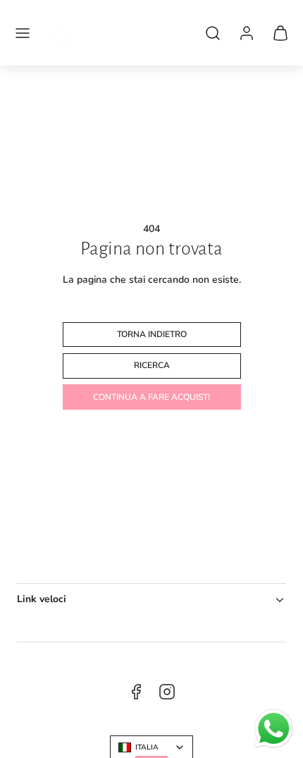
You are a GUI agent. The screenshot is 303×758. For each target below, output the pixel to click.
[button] (22, 33)
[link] (247, 33)
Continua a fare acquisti (151, 397)
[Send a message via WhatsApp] (274, 729)
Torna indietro (152, 334)
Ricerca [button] (152, 365)
